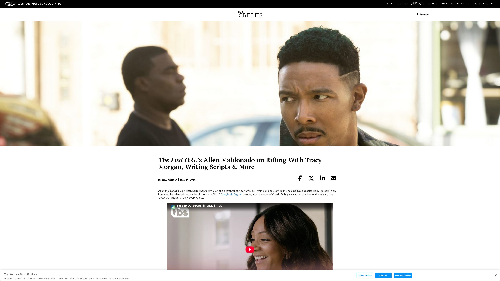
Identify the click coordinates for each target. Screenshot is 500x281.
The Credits (463, 4)
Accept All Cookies (403, 275)
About (390, 4)
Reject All (383, 275)
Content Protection (417, 4)
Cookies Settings (365, 275)
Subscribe (424, 14)
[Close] (496, 275)
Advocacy (402, 4)
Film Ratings (447, 4)
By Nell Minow (167, 179)
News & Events (480, 4)
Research (432, 4)
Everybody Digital (231, 194)
